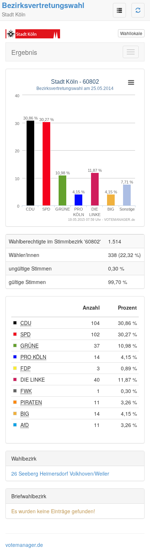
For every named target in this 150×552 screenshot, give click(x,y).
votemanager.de (24, 544)
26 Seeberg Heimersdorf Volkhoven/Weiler (60, 473)
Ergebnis (24, 52)
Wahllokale (131, 33)
